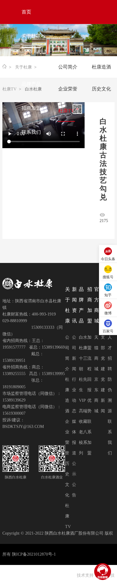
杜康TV (68, 516)
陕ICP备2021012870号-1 (34, 554)
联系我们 (31, 132)
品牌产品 (31, 84)
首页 (26, 11)
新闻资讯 (31, 60)
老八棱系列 (83, 442)
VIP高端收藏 (83, 411)
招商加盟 (31, 108)
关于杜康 (31, 35)
